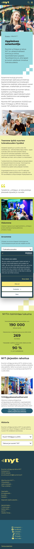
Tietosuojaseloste (6, 546)
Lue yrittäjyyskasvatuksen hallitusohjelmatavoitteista (17, 411)
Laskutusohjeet (6, 484)
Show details (25, 279)
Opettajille (4, 491)
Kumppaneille (5, 493)
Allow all (17, 284)
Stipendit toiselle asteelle (9, 500)
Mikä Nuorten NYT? (7, 480)
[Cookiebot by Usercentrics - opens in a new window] (25, 253)
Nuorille (3, 495)
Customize (16, 289)
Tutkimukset (5, 507)
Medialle (4, 497)
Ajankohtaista (5, 505)
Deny (17, 294)
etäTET (3, 511)
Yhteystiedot (5, 482)
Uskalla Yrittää (5, 513)
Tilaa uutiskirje (5, 486)
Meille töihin (5, 509)
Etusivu (7, 36)
